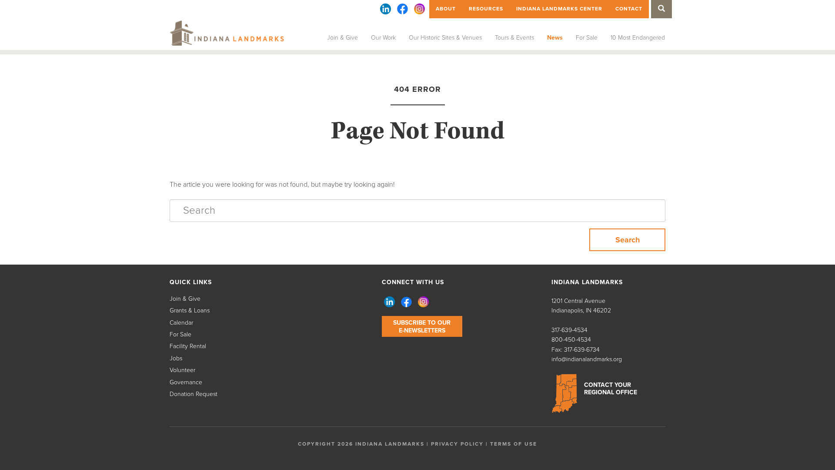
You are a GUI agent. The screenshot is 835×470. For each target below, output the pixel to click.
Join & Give (342, 37)
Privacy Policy (457, 444)
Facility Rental (188, 346)
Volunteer (182, 370)
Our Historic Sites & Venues (445, 37)
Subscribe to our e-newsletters (422, 326)
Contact (628, 9)
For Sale (587, 37)
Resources (486, 9)
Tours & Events (514, 37)
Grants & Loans (190, 310)
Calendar (181, 322)
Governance (186, 382)
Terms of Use (513, 444)
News (555, 37)
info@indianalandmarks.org (586, 359)
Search (627, 240)
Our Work (383, 37)
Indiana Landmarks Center (559, 9)
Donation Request (193, 394)
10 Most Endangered (638, 37)
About (446, 9)
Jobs (176, 358)
